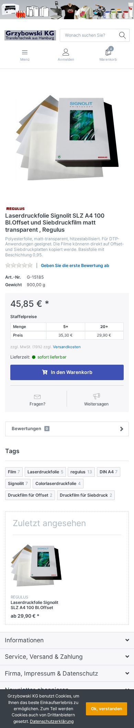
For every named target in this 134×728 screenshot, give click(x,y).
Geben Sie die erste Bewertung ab (75, 265)
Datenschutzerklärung (52, 721)
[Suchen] (123, 35)
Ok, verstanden (106, 708)
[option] (67, 137)
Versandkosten (67, 346)
